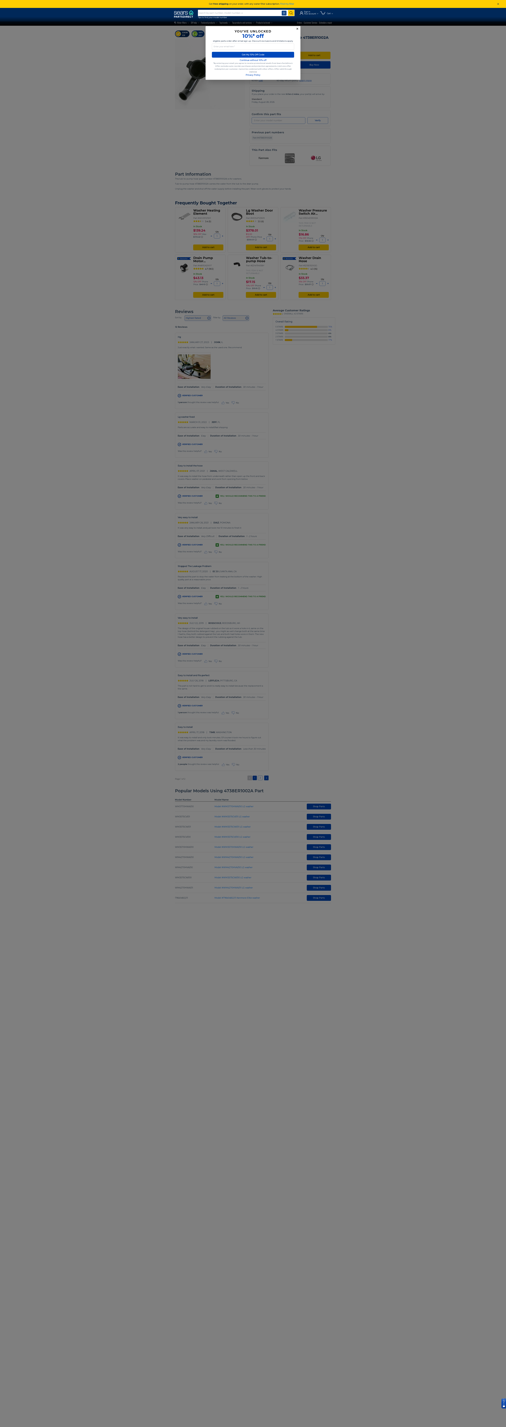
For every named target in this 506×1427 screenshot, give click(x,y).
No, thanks (251, 723)
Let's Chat (264, 723)
